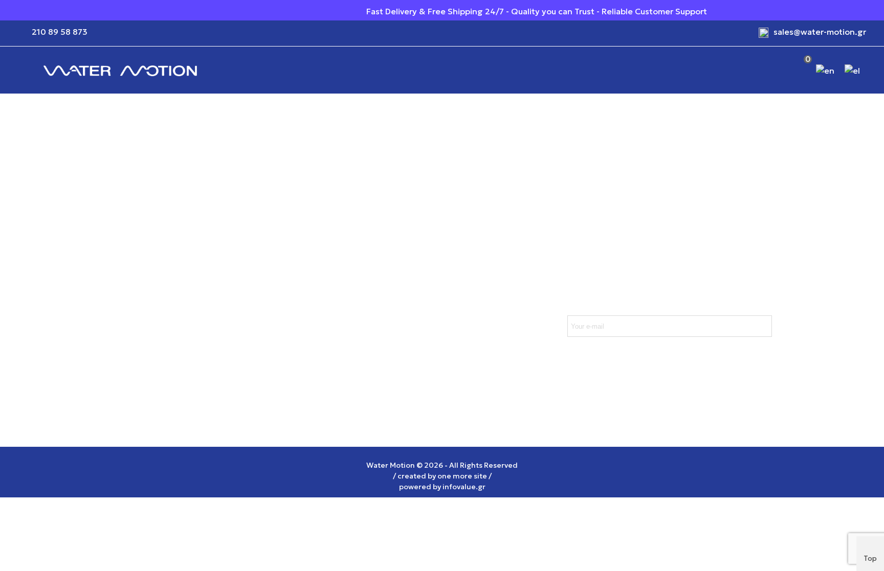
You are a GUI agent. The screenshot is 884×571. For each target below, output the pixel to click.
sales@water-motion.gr (820, 32)
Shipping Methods (132, 289)
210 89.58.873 (360, 342)
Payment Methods (132, 309)
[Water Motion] (120, 70)
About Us (232, 330)
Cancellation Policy (133, 330)
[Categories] (20, 70)
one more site (462, 476)
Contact (230, 350)
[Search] (750, 70)
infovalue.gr (464, 486)
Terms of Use (239, 289)
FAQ (105, 350)
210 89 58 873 (59, 32)
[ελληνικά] (853, 70)
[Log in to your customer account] (772, 70)
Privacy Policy (241, 309)
